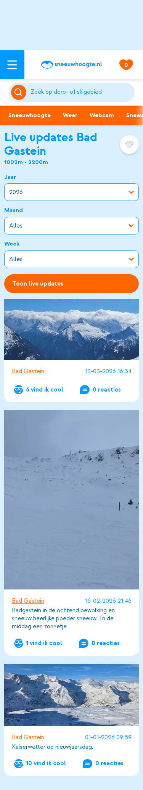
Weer (70, 115)
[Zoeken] (81, 92)
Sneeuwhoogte (29, 115)
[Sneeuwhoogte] (71, 65)
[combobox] (81, 92)
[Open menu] (12, 64)
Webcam (102, 115)
